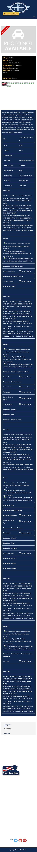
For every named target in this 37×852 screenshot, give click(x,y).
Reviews (21, 742)
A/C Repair (5, 782)
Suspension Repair (23, 789)
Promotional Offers (7, 795)
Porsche (20, 759)
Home (4, 740)
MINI (3, 759)
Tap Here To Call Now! (19, 850)
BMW (20, 753)
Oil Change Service (24, 786)
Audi (3, 753)
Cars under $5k (23, 804)
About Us (21, 740)
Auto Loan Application (11, 14)
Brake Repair (22, 782)
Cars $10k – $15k (23, 807)
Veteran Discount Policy (25, 795)
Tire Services (6, 792)
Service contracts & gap (25, 810)
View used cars (6, 804)
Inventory (5, 742)
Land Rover (5, 756)
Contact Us (6, 745)
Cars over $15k (6, 810)
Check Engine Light (7, 786)
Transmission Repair (24, 792)
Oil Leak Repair (6, 789)
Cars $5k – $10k (7, 807)
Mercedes (21, 756)
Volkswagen (5, 762)
